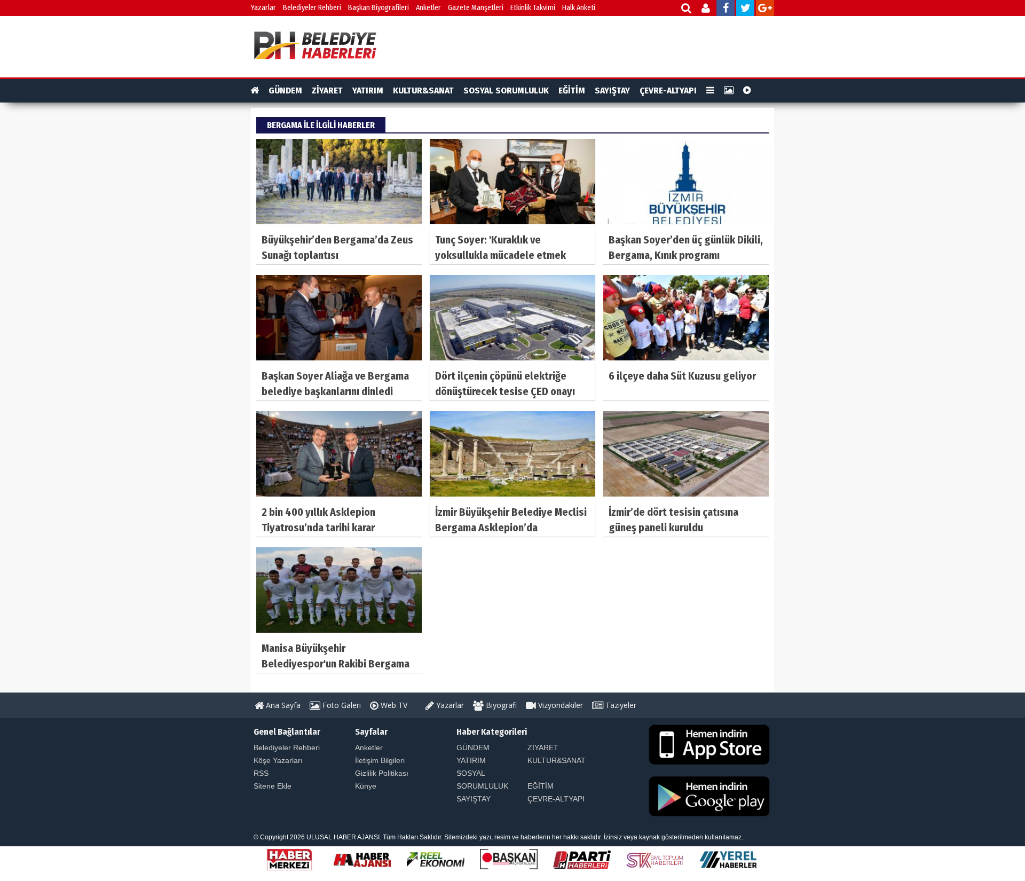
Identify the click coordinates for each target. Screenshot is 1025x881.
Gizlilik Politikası (381, 773)
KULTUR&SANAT (423, 90)
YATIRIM (367, 90)
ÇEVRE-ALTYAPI (668, 90)
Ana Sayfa (282, 705)
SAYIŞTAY (612, 90)
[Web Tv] (747, 91)
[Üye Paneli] (706, 9)
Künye (365, 786)
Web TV (393, 705)
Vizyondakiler (559, 705)
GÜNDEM (285, 90)
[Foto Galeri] (729, 91)
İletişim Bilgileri (380, 760)
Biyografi (500, 705)
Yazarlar (263, 7)
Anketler (428, 7)
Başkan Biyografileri (378, 7)
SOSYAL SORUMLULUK (506, 90)
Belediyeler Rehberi (312, 7)
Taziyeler (619, 705)
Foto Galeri (340, 705)
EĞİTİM (571, 90)
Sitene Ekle (272, 786)
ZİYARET (327, 90)
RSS (261, 773)
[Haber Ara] (687, 9)
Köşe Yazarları (278, 760)
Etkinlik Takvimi (532, 7)
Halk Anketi (578, 7)
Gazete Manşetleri (475, 7)
